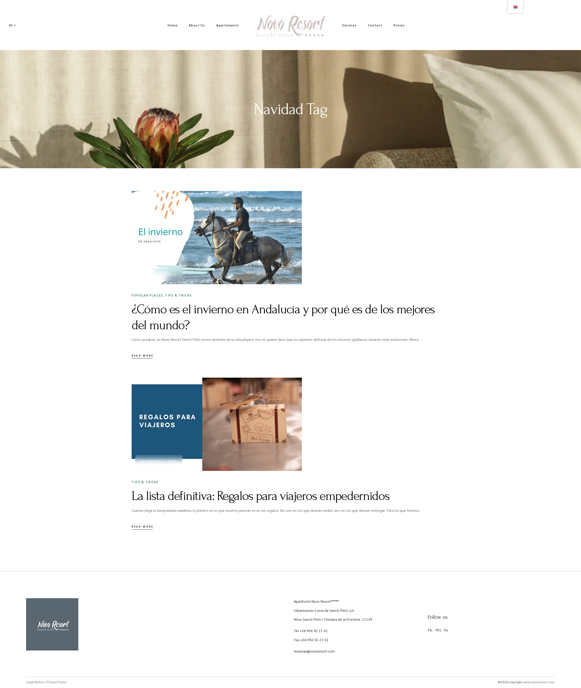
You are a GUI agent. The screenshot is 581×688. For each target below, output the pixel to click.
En (11, 25)
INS (438, 630)
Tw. (446, 630)
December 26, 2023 (159, 274)
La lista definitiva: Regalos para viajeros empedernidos (260, 496)
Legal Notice (35, 682)
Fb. (430, 630)
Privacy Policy (56, 682)
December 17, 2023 (159, 461)
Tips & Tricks (178, 295)
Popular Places (147, 295)
